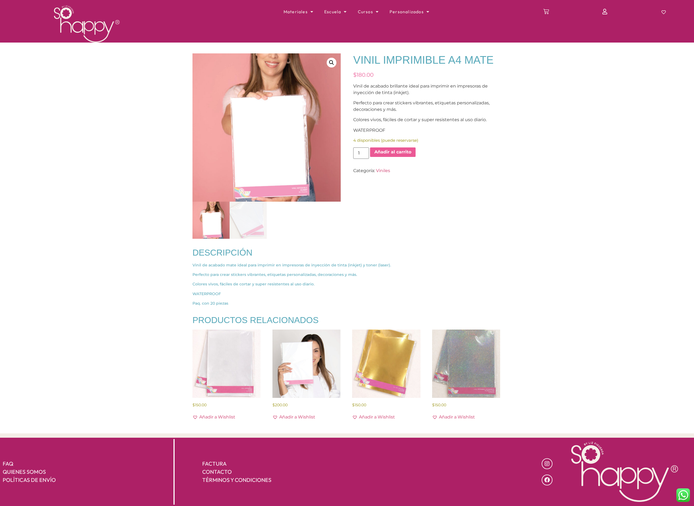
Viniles (383, 170)
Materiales (296, 11)
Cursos (365, 11)
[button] (331, 62)
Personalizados (407, 11)
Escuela (332, 11)
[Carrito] (546, 11)
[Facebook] (547, 480)
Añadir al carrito (392, 151)
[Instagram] (547, 463)
